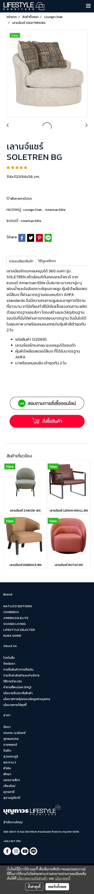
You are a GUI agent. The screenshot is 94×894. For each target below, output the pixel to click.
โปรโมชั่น (8, 657)
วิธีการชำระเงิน (12, 681)
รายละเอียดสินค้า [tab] (21, 261)
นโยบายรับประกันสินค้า (18, 693)
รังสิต (7, 750)
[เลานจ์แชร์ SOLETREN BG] (47, 73)
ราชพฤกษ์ (10, 744)
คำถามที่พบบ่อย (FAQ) (17, 687)
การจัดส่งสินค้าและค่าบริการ (21, 675)
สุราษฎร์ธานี (11, 797)
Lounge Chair (32, 210)
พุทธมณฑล (11, 738)
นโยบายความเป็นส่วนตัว (32, 878)
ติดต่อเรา (9, 663)
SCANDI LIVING (14, 623)
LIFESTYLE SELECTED (19, 629)
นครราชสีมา (11, 779)
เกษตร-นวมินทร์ (14, 732)
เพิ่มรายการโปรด (21, 198)
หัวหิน (7, 768)
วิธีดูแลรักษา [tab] (47, 260)
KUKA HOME (12, 635)
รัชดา (7, 726)
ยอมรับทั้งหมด (57, 887)
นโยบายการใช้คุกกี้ (14, 705)
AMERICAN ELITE (15, 617)
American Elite (55, 210)
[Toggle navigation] (88, 6)
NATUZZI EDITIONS (17, 606)
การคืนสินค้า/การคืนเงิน (18, 669)
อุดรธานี (8, 791)
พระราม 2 (9, 762)
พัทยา (7, 773)
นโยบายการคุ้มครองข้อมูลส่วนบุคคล (26, 699)
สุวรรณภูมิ (10, 756)
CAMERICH (11, 611)
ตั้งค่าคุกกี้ (34, 887)
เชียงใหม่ (9, 785)
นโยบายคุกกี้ (62, 878)
